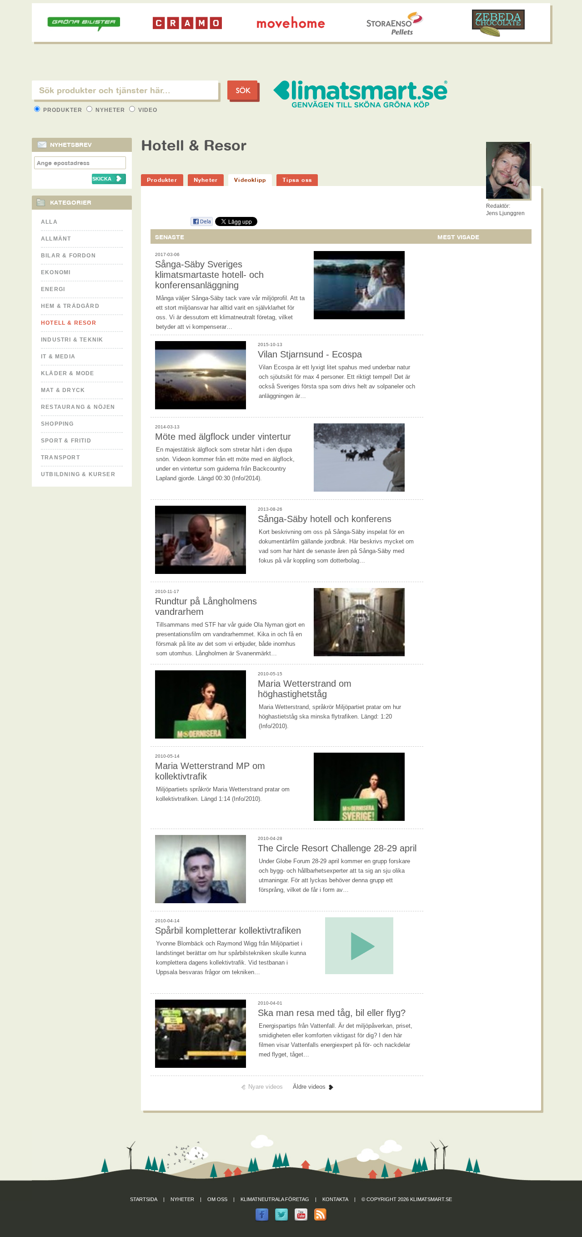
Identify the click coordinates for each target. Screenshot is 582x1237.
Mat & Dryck (63, 390)
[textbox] (125, 90)
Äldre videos (309, 1086)
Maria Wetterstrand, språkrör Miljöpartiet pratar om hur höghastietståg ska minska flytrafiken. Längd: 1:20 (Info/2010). (330, 716)
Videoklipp (250, 179)
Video (146, 110)
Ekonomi (55, 272)
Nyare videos (265, 1086)
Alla (49, 222)
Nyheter (110, 110)
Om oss (217, 1199)
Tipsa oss (297, 179)
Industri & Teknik (72, 340)
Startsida (143, 1199)
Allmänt (56, 239)
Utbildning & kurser (78, 474)
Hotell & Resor (68, 323)
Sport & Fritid (66, 440)
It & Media (58, 356)
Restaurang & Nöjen (78, 407)
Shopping (57, 424)
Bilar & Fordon (68, 255)
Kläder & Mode (68, 373)
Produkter (62, 110)
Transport (60, 457)
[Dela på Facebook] (201, 224)
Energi (53, 289)
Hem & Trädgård (70, 306)
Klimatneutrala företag (275, 1199)
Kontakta (335, 1199)
